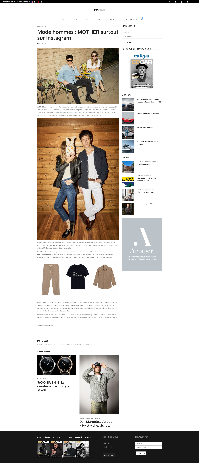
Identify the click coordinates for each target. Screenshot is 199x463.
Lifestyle (82, 418)
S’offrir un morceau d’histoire (148, 114)
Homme (68, 344)
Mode (87, 344)
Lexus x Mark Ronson (145, 128)
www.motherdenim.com (46, 325)
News (39, 26)
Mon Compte (57, 437)
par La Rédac (41, 44)
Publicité (78, 437)
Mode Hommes (91, 418)
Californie (40, 344)
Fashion (61, 344)
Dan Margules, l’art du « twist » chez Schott (95, 423)
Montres (40, 379)
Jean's (82, 344)
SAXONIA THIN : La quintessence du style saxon (53, 386)
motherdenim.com (44, 255)
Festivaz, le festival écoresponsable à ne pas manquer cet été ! (146, 178)
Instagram (57, 245)
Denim (55, 344)
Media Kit (88, 437)
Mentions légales (43, 437)
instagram (75, 344)
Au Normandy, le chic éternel (148, 204)
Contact (69, 437)
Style (44, 26)
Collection (48, 344)
